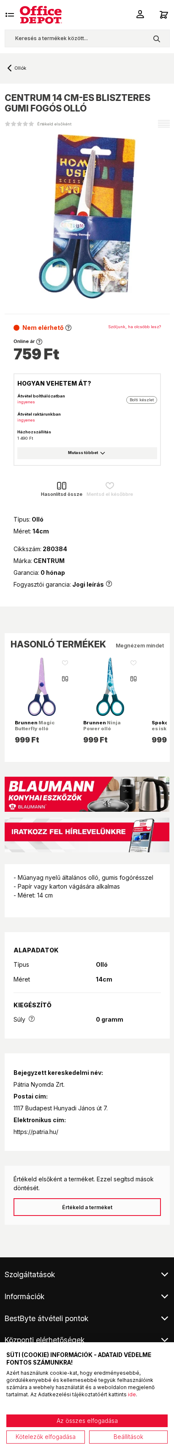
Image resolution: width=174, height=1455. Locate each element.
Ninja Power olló (102, 726)
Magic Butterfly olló (34, 726)
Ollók (20, 68)
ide (132, 1394)
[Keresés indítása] (156, 38)
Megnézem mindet (140, 645)
